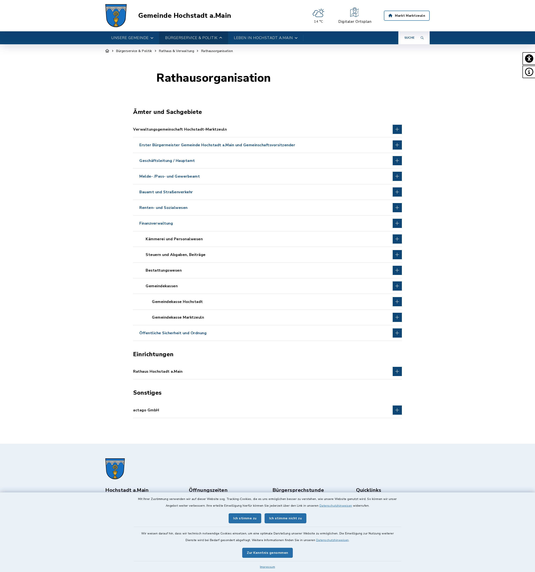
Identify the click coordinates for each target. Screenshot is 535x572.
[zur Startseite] (116, 15)
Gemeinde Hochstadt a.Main (184, 16)
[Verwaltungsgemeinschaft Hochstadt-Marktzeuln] (267, 129)
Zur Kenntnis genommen (267, 552)
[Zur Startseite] (107, 50)
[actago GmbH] (267, 410)
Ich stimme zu (245, 518)
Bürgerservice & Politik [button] (191, 37)
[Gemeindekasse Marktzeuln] (267, 317)
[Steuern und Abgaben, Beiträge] (267, 254)
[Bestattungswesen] (267, 270)
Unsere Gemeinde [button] (130, 37)
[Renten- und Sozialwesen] (267, 207)
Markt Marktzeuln (409, 15)
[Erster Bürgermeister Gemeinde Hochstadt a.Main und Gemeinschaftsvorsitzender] (267, 145)
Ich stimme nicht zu (285, 518)
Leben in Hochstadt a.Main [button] (263, 37)
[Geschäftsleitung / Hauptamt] (267, 160)
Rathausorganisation (217, 51)
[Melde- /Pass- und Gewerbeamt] (267, 176)
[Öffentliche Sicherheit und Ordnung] (267, 333)
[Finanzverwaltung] (267, 223)
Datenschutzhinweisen (336, 506)
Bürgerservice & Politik (134, 51)
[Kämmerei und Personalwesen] (267, 239)
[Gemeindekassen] (267, 286)
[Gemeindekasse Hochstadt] (267, 301)
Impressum (267, 567)
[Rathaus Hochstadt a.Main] (267, 371)
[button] (528, 58)
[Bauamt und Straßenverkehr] (267, 192)
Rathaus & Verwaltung (176, 51)
